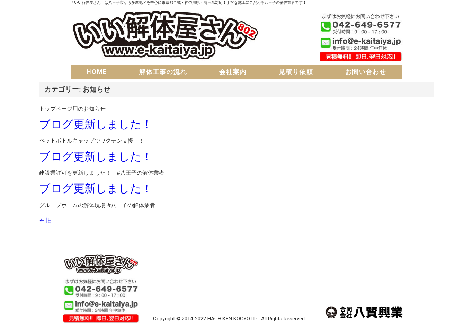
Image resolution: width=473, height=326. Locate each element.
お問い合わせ (365, 71)
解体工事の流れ (163, 71)
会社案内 (233, 71)
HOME (97, 71)
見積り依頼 (296, 71)
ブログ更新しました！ (95, 124)
